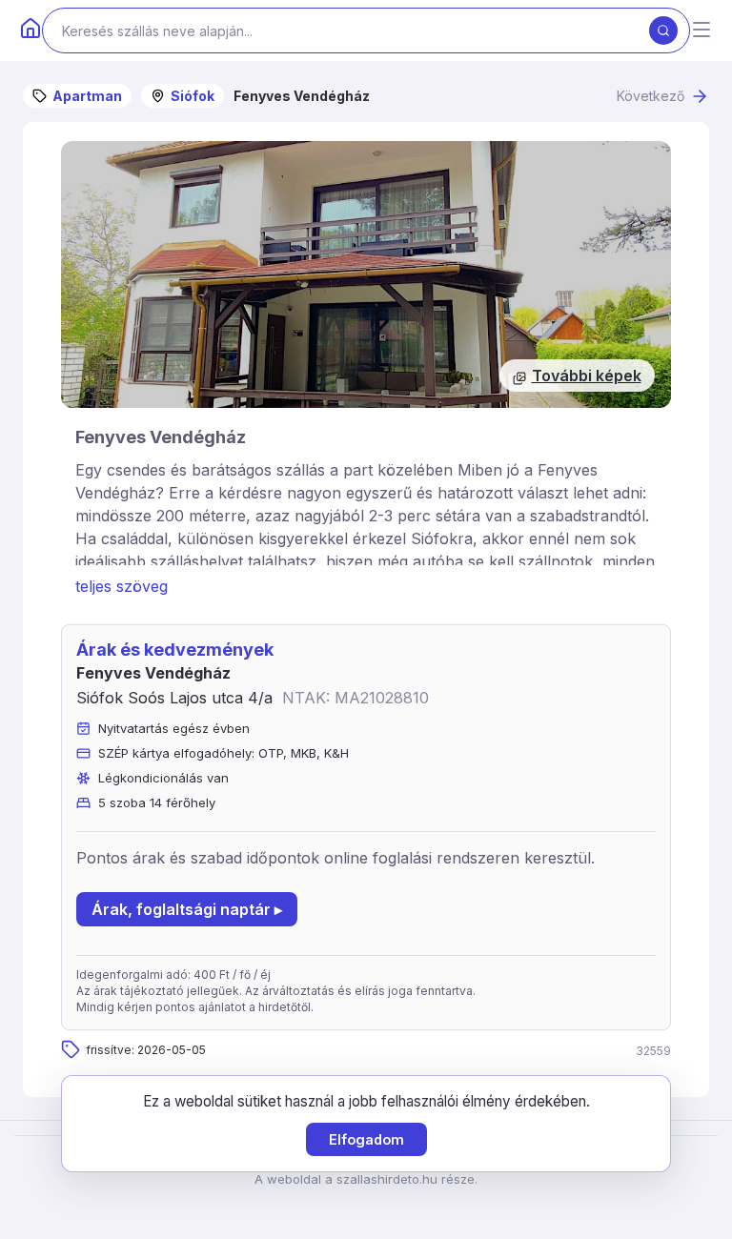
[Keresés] (663, 30)
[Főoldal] (30, 30)
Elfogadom (366, 1139)
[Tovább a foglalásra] (366, 274)
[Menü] (701, 31)
